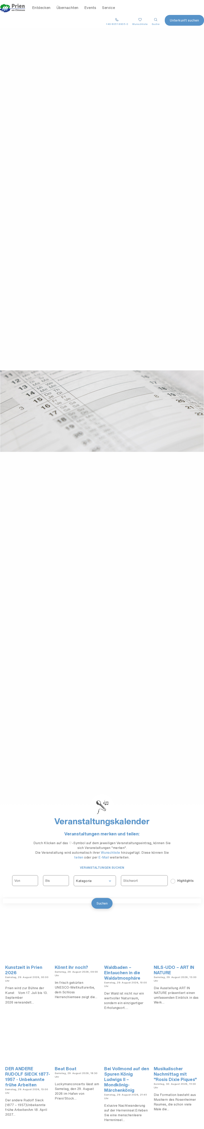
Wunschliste (111, 852)
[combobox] (95, 880)
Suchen (102, 903)
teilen (78, 857)
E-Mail (103, 857)
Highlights (185, 880)
